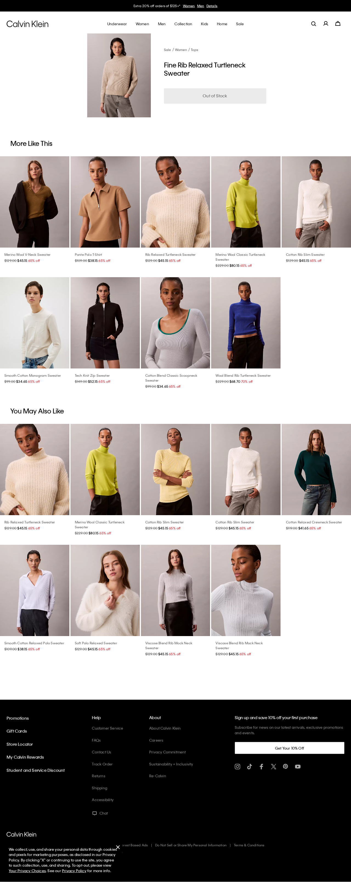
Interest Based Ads (133, 845)
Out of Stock (215, 95)
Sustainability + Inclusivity (171, 764)
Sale (167, 49)
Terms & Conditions (249, 845)
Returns (98, 775)
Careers (156, 740)
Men (200, 6)
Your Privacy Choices (27, 870)
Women (189, 6)
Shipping (99, 787)
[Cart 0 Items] (338, 23)
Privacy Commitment (167, 752)
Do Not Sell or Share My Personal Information (191, 845)
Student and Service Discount (36, 770)
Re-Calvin (157, 775)
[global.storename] (28, 23)
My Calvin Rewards (25, 757)
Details (211, 6)
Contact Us (101, 752)
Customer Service (107, 728)
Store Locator (20, 744)
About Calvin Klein (165, 728)
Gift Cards (17, 731)
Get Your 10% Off (289, 748)
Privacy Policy (74, 870)
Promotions (18, 718)
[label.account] (326, 23)
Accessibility (103, 799)
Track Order (102, 764)
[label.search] (313, 23)
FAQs (96, 740)
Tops (194, 49)
